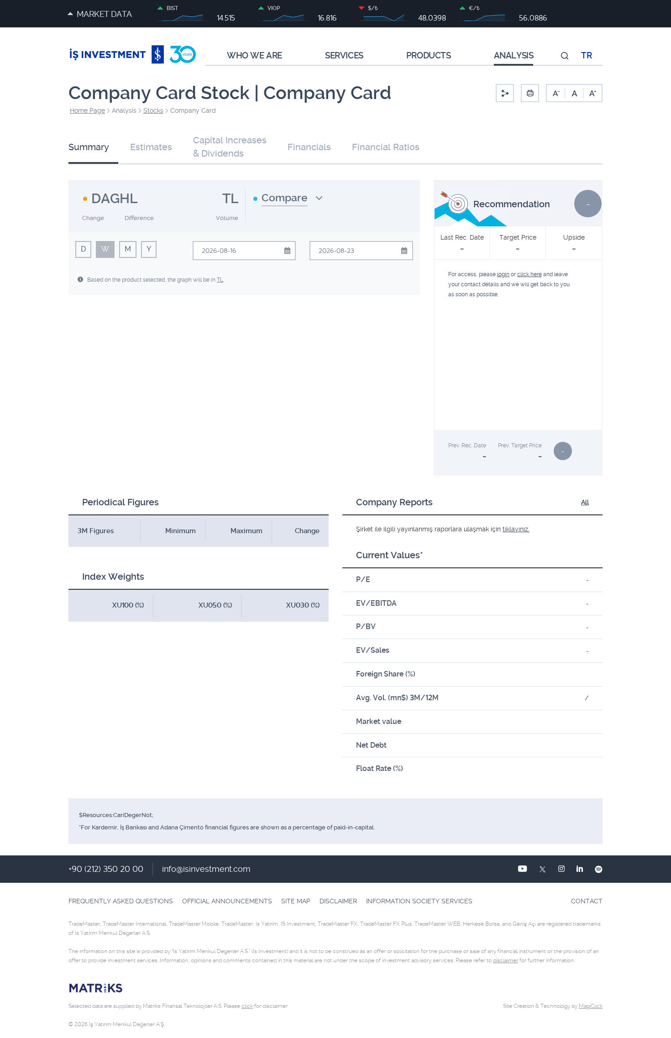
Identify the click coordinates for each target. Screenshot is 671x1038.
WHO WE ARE (254, 56)
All (585, 502)
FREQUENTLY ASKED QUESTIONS (120, 901)
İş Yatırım (133, 55)
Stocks (153, 110)
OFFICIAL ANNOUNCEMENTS (227, 901)
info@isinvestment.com (206, 869)
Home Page (87, 110)
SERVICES (344, 56)
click (247, 1006)
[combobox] (288, 201)
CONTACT (587, 901)
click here (529, 274)
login (503, 274)
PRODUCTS (428, 56)
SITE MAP (295, 901)
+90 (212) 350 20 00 (105, 869)
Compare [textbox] (285, 198)
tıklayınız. (516, 529)
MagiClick (591, 1006)
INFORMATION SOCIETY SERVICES (419, 901)
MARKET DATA (104, 14)
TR (586, 56)
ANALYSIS (514, 56)
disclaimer (505, 960)
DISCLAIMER (338, 901)
